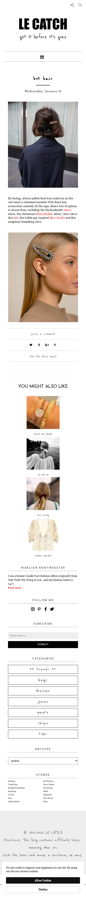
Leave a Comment (43, 334)
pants (43, 712)
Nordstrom (48, 788)
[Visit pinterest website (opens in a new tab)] (17, 111)
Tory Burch (48, 798)
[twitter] (53, 610)
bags (43, 680)
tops (43, 734)
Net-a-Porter (48, 784)
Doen (45, 801)
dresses (43, 691)
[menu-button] (43, 56)
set (15, 217)
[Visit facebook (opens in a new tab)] (39, 345)
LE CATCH (43, 23)
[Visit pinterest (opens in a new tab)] (55, 345)
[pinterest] (40, 610)
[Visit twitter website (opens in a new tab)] (31, 345)
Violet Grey (13, 784)
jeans (43, 701)
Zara (10, 798)
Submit (43, 644)
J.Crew (11, 794)
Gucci (67, 209)
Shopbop (12, 791)
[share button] (80, 5)
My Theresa (48, 781)
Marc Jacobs (57, 217)
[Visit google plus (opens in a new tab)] (47, 345)
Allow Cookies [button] (43, 880)
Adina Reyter (14, 801)
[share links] (72, 5)
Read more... (16, 587)
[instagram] (33, 610)
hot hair (43, 79)
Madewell (47, 794)
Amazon (11, 781)
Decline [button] (43, 889)
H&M (45, 791)
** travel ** (43, 669)
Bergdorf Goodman (16, 788)
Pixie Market (44, 213)
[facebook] (46, 610)
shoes (43, 723)
